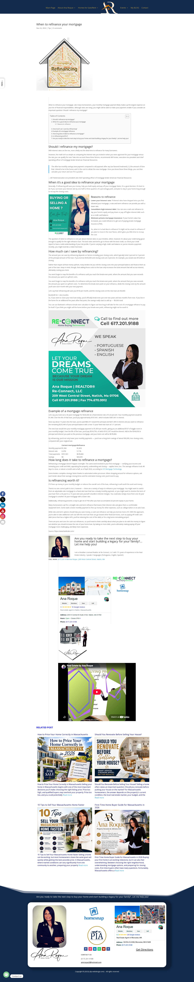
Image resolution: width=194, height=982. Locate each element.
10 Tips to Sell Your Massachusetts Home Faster (60, 805)
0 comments (57, 28)
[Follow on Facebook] (86, 949)
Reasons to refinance (64, 124)
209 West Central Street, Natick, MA (92, 559)
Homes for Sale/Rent (87, 7)
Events (123, 7)
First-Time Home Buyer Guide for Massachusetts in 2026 (119, 806)
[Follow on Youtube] (104, 949)
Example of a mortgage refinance (64, 131)
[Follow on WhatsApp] (99, 949)
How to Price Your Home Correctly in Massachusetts (62, 734)
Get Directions (144, 949)
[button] (2, 83)
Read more (67, 795)
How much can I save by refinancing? (65, 129)
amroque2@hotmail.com (91, 962)
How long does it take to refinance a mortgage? (68, 134)
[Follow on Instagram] (90, 949)
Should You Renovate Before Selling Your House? (118, 734)
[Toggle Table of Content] (126, 116)
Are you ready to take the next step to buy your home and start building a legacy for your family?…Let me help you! (91, 138)
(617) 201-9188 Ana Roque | (68, 559)
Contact (144, 7)
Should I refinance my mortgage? (64, 119)
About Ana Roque (65, 7)
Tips (49, 28)
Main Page (50, 7)
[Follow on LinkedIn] (95, 949)
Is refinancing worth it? (60, 136)
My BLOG (135, 7)
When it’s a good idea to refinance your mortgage (69, 122)
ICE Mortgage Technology (112, 469)
